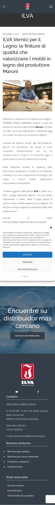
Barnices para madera (33, 34)
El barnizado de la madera (20, 495)
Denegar (27, 262)
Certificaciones (14, 466)
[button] (51, 227)
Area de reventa (15, 485)
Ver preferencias (27, 269)
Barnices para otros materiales (23, 456)
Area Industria (14, 490)
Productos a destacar (18, 461)
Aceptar (27, 255)
